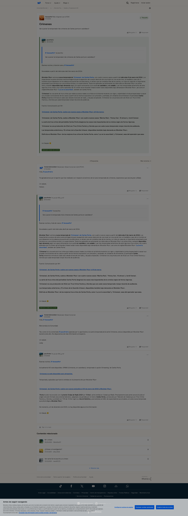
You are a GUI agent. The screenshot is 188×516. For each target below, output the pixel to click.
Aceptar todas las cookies (165, 507)
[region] (94, 507)
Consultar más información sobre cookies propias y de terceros (38, 512)
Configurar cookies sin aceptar (123, 507)
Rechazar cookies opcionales (144, 507)
